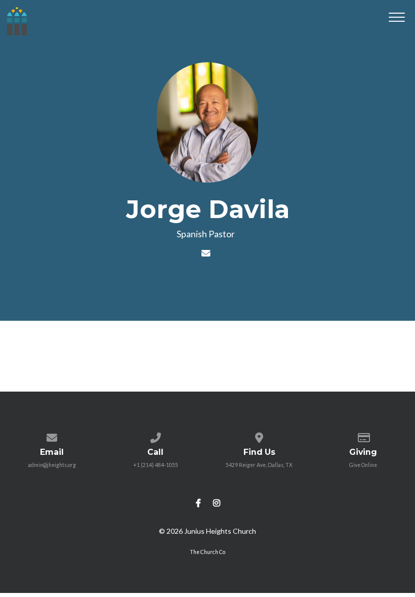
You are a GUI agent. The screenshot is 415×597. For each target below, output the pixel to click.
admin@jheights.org (52, 465)
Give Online (363, 465)
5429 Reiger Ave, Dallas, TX (259, 465)
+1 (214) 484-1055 (155, 465)
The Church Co (207, 552)
